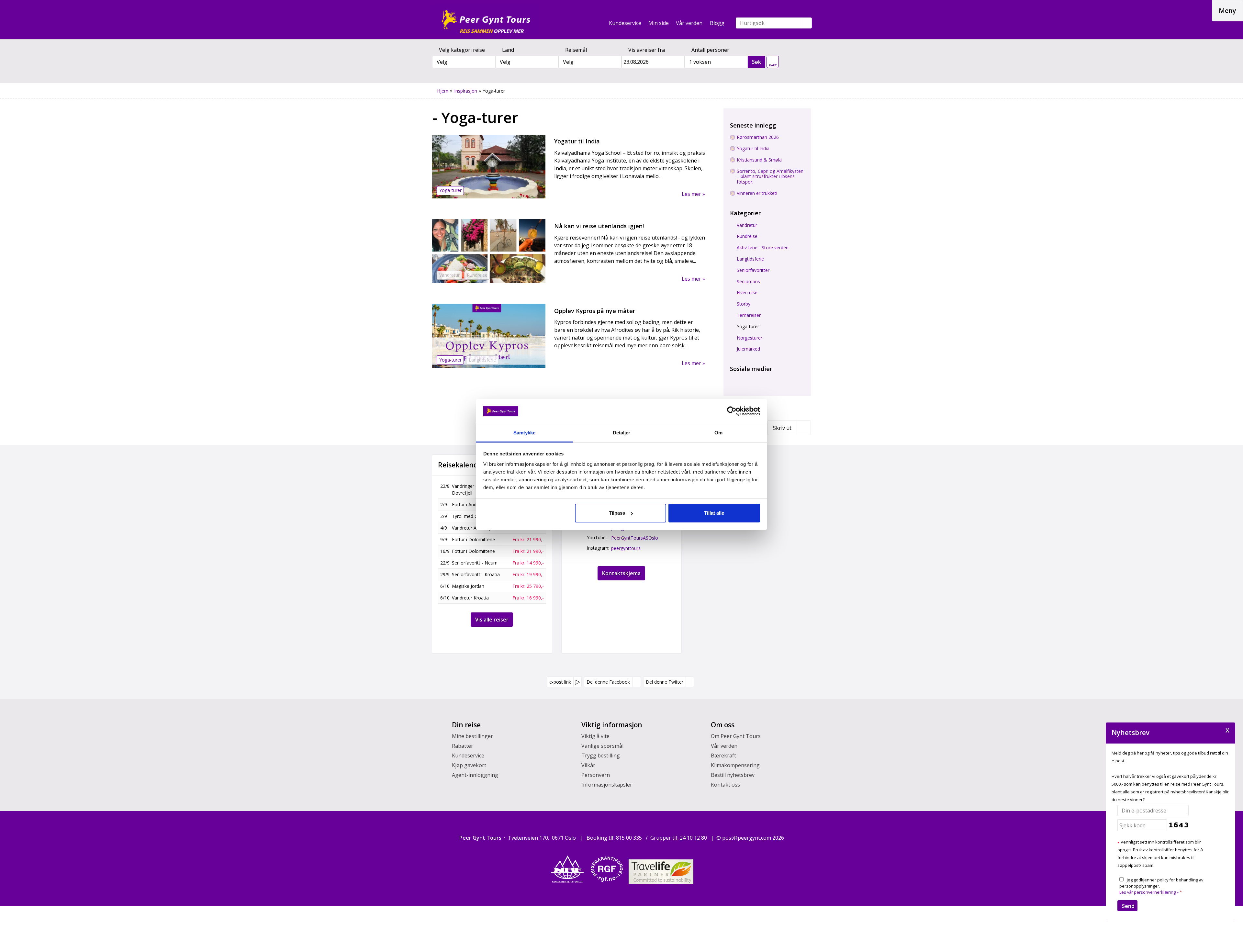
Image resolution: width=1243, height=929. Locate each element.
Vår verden (689, 23)
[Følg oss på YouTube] (745, 378)
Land (508, 49)
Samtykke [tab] (524, 432)
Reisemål (576, 49)
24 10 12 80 (694, 837)
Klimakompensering (735, 765)
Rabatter (462, 745)
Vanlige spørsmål (602, 745)
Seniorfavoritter (753, 270)
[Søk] (807, 22)
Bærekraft (723, 755)
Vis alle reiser (492, 619)
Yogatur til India (753, 148)
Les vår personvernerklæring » (1149, 892)
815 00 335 (629, 837)
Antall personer (710, 49)
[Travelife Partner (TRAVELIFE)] (661, 872)
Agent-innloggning (475, 774)
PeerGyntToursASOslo (634, 538)
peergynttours (626, 548)
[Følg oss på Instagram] (757, 378)
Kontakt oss (725, 784)
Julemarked (748, 349)
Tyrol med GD (466, 516)
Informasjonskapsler (606, 784)
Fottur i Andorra (468, 504)
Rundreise (747, 236)
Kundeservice (625, 23)
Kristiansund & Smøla (759, 160)
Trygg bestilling (600, 755)
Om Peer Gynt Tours (736, 736)
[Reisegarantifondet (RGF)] (607, 869)
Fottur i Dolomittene (473, 539)
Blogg (717, 23)
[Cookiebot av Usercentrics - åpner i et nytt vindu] (731, 411)
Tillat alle (714, 513)
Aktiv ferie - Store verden (763, 248)
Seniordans (748, 282)
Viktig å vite (595, 736)
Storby (743, 304)
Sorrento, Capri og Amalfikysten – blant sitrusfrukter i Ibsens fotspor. (770, 177)
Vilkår (588, 765)
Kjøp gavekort (469, 765)
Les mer (692, 193)
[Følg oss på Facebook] (734, 378)
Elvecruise (747, 293)
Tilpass (617, 513)
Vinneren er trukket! (757, 193)
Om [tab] (718, 432)
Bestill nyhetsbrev (733, 774)
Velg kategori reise (462, 49)
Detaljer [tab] (622, 432)
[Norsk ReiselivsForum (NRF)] (567, 869)
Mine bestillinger (472, 736)
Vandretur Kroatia (470, 598)
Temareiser (749, 315)
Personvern (595, 774)
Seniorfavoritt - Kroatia (476, 574)
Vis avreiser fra (646, 49)
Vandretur (747, 225)
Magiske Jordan (468, 586)
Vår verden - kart (773, 60)
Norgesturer (749, 338)
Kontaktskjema (621, 573)
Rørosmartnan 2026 (758, 137)
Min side (658, 23)
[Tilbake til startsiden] (485, 19)
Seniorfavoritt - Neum (475, 563)
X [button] (1227, 729)
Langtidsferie (750, 259)
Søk (756, 61)
